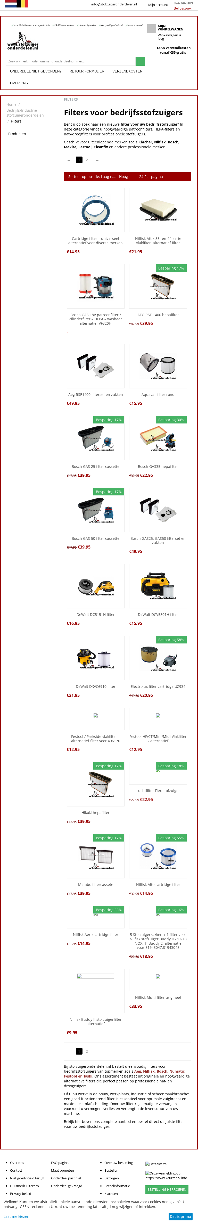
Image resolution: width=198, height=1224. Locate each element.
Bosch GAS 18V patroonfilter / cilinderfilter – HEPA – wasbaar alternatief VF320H (95, 319)
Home (11, 104)
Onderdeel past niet (66, 1178)
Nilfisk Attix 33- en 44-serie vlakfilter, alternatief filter (158, 240)
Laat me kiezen (16, 1216)
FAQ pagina (60, 1162)
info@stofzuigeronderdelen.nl (114, 4)
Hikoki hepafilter (95, 813)
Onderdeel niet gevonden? (35, 71)
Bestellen (111, 1170)
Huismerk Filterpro (24, 1186)
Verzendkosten (127, 71)
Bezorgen (111, 1178)
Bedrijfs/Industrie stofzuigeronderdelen (25, 113)
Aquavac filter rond (158, 395)
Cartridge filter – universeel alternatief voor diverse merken (95, 240)
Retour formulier (87, 71)
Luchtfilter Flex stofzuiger (158, 791)
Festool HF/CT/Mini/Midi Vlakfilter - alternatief (158, 739)
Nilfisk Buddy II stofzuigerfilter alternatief (96, 1021)
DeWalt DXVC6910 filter (96, 686)
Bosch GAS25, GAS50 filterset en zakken (158, 540)
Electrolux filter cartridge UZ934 (158, 686)
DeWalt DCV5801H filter (158, 615)
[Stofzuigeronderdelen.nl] (22, 42)
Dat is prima (180, 1216)
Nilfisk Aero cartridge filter (95, 935)
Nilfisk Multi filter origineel (158, 997)
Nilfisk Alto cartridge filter (158, 885)
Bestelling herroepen (166, 1189)
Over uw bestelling (118, 1162)
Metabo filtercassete (95, 885)
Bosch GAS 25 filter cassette (95, 466)
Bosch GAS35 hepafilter (158, 466)
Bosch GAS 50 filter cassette (95, 538)
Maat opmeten (62, 1170)
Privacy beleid (20, 1193)
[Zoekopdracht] (140, 61)
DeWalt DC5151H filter (96, 615)
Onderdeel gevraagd (66, 1186)
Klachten (111, 1193)
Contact (16, 1170)
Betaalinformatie (117, 1186)
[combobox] (71, 61)
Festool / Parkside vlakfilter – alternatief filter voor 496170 (95, 739)
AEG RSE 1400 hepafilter (158, 315)
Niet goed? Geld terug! (27, 1178)
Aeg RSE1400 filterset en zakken (95, 395)
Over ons (19, 83)
